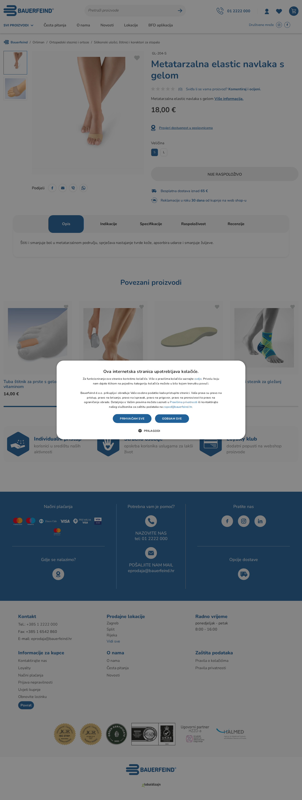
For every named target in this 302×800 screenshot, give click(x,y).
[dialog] (151, 400)
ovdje (198, 379)
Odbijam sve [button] (172, 419)
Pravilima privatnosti (183, 402)
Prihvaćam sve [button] (132, 419)
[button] (151, 430)
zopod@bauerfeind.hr (177, 407)
